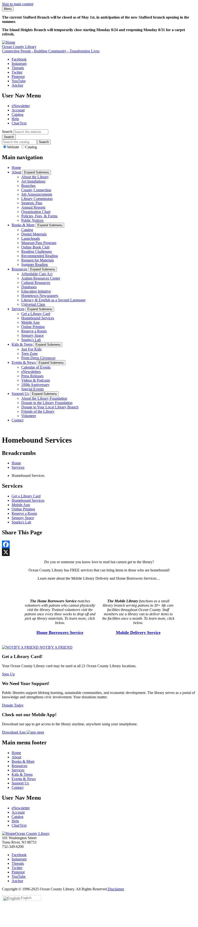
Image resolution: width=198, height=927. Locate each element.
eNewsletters (31, 372)
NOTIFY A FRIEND (55, 647)
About (16, 172)
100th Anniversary (35, 385)
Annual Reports (33, 207)
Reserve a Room (34, 331)
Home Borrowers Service (59, 632)
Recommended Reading (39, 256)
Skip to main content (17, 4)
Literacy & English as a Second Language (53, 300)
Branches (28, 186)
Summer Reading (34, 264)
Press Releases (32, 376)
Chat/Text (19, 123)
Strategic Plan (31, 203)
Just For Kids (31, 349)
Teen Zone (29, 353)
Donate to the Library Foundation (46, 403)
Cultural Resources (35, 283)
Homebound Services (37, 318)
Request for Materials (37, 260)
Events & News (24, 362)
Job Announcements (36, 194)
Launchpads (30, 238)
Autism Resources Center (40, 278)
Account (18, 110)
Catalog (17, 114)
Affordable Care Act (36, 274)
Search (7, 132)
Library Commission (37, 199)
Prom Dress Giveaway (38, 358)
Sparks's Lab (31, 340)
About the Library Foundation (44, 398)
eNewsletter (21, 106)
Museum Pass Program (38, 243)
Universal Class (33, 304)
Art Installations (33, 181)
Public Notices (32, 220)
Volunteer (28, 416)
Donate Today (13, 705)
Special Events (32, 389)
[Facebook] (99, 544)
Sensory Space (32, 335)
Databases (29, 287)
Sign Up (8, 674)
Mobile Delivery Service (138, 632)
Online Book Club (35, 247)
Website (13, 147)
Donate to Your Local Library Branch (49, 407)
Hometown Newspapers (39, 296)
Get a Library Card (35, 314)
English (26, 898)
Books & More (23, 225)
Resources (19, 269)
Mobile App (30, 322)
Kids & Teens (22, 344)
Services (18, 309)
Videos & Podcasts (35, 380)
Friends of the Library (38, 411)
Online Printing (33, 327)
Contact (17, 420)
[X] (99, 552)
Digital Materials (34, 234)
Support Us (20, 393)
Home (16, 167)
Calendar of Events (35, 367)
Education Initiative (36, 291)
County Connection (36, 190)
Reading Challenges (36, 251)
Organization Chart (35, 212)
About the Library (35, 177)
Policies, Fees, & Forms (39, 216)
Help (15, 119)
